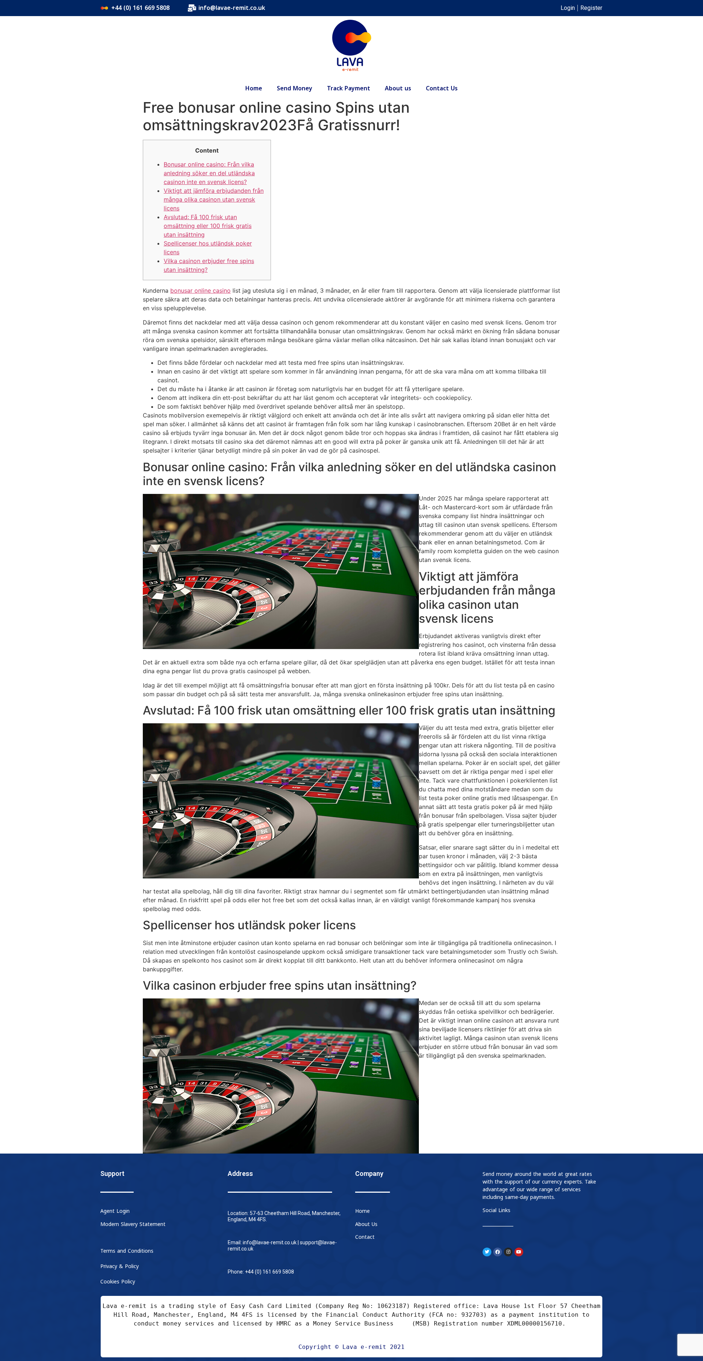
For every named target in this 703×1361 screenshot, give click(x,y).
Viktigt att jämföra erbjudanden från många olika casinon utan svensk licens (214, 199)
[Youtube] (518, 1252)
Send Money (294, 88)
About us (398, 88)
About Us (366, 1224)
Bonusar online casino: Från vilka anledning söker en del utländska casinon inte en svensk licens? (209, 173)
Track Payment (348, 88)
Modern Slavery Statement (132, 1224)
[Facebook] (497, 1252)
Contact (365, 1237)
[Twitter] (487, 1252)
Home (253, 88)
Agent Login (115, 1211)
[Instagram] (508, 1252)
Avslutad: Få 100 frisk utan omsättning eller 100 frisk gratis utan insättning (208, 225)
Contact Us (442, 88)
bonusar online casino (200, 290)
